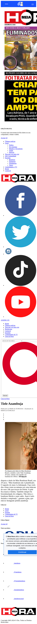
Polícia (11, 145)
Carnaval (8, 171)
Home (7, 169)
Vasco (11, 165)
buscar (5, 395)
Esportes (7, 158)
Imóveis (11, 152)
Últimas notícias (10, 141)
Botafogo (12, 160)
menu (6, 4)
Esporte (7, 512)
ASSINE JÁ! (5, 320)
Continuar (22, 552)
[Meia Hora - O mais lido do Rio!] (18, 182)
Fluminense (13, 163)
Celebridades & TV (11, 334)
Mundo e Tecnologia (16, 149)
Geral (7, 143)
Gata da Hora (9, 336)
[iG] (20, 6)
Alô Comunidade (10, 156)
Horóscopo (8, 329)
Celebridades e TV (11, 167)
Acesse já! (4, 138)
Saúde (11, 150)
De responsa (13, 147)
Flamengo (12, 161)
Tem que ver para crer (12, 154)
